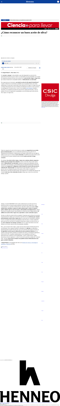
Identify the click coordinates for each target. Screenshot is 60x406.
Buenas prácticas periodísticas (42, 402)
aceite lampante (29, 88)
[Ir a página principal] (30, 1)
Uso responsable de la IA (49, 402)
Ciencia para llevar (5, 67)
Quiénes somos (37, 402)
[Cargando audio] (3, 63)
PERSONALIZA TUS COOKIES (24, 402)
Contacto (34, 402)
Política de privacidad (10, 402)
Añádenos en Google (32, 67)
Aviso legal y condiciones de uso (4, 402)
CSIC (3, 69)
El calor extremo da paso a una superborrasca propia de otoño (21, 20)
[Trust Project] (3, 246)
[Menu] (1, 1)
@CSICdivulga (43, 107)
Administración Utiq (30, 402)
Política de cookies (15, 402)
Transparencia (19, 402)
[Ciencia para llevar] (30, 26)
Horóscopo (42, 204)
